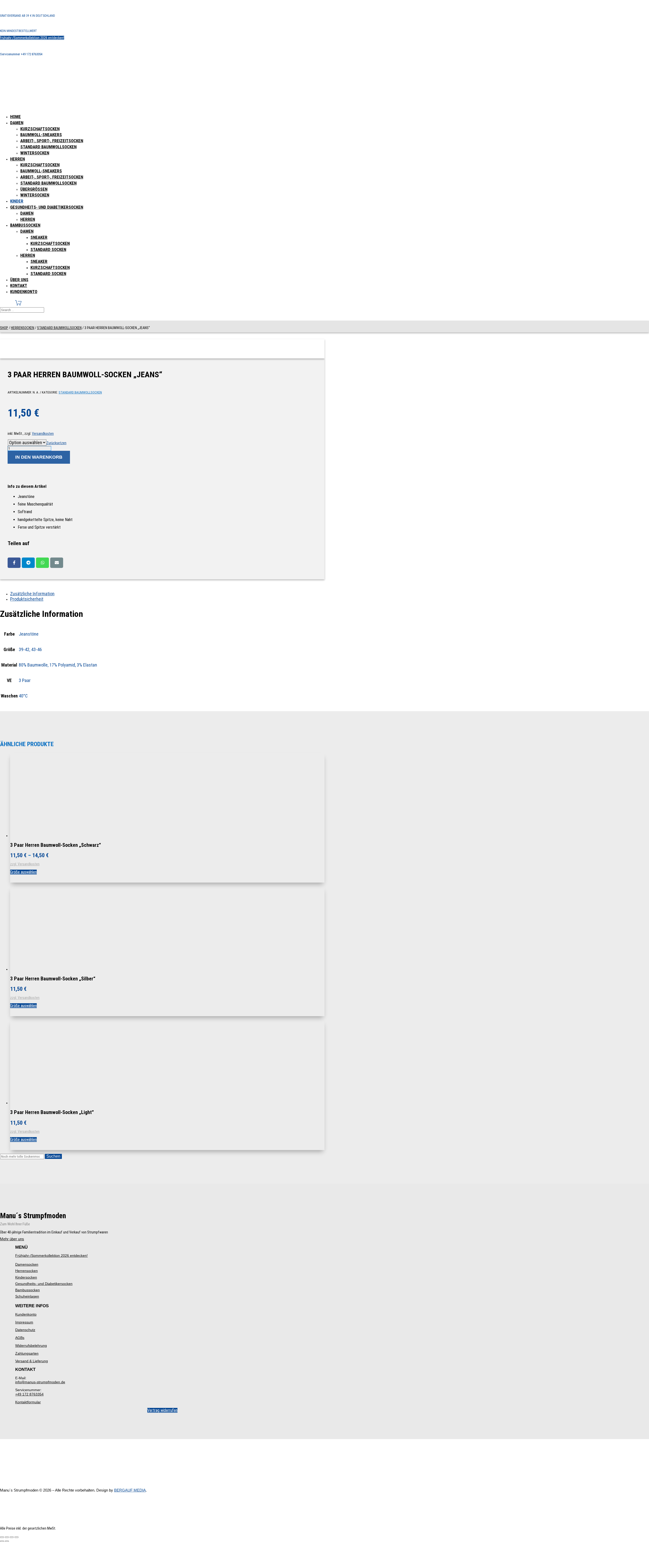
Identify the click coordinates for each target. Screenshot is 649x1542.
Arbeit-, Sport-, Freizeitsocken (51, 140)
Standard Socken (48, 249)
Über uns (19, 279)
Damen (16, 122)
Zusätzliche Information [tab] (32, 593)
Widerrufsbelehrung (31, 1345)
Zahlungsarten (27, 1353)
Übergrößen (33, 189)
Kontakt (18, 285)
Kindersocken (26, 1277)
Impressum (24, 1322)
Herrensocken (22, 328)
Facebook (14, 563)
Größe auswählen (23, 872)
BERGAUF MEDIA (130, 1490)
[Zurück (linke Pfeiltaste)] (2, 1541)
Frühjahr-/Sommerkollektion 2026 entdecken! (32, 38)
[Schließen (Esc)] (16, 1537)
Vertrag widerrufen (162, 1410)
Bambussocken (25, 225)
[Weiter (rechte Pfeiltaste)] (7, 1541)
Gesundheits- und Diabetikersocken (46, 207)
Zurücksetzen (56, 443)
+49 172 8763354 (29, 1394)
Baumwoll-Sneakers (41, 134)
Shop (4, 328)
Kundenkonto (23, 291)
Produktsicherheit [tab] (26, 599)
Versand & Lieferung (31, 1361)
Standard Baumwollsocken (48, 146)
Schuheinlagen (27, 1296)
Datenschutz (25, 1330)
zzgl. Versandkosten (25, 864)
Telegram (28, 563)
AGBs (19, 1338)
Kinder (16, 201)
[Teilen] (12, 1537)
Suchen (53, 1156)
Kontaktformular (28, 1402)
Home (15, 116)
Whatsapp (42, 563)
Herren (17, 159)
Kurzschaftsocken (40, 128)
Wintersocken (34, 152)
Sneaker (38, 237)
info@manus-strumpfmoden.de (40, 1382)
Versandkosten (43, 434)
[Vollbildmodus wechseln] (7, 1537)
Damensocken (26, 1264)
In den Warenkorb (38, 457)
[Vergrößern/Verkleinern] (2, 1537)
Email (56, 563)
